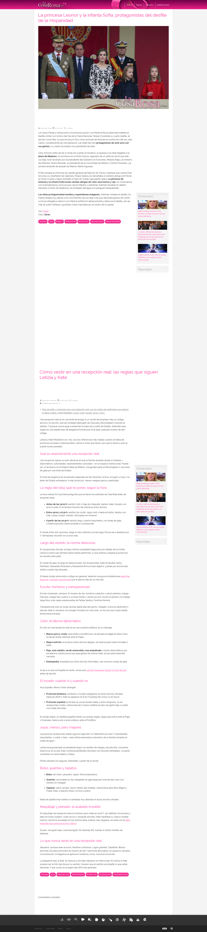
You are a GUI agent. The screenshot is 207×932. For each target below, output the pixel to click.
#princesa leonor (97, 221)
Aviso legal (68, 928)
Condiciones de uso (38, 928)
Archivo (129, 5)
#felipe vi (59, 221)
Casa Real (42, 221)
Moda (53, 874)
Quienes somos (163, 5)
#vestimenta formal (121, 874)
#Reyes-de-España (113, 221)
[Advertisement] (103, 117)
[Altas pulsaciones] (62, 920)
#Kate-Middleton (78, 874)
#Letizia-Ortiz (83, 221)
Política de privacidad (50, 928)
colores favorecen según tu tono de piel (106, 670)
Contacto (149, 5)
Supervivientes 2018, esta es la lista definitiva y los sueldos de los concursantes (152, 257)
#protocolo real (105, 874)
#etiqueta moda (63, 874)
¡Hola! (46, 211)
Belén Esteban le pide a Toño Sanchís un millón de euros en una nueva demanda (151, 213)
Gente (51, 221)
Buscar (139, 5)
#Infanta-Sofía (71, 221)
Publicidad (60, 928)
